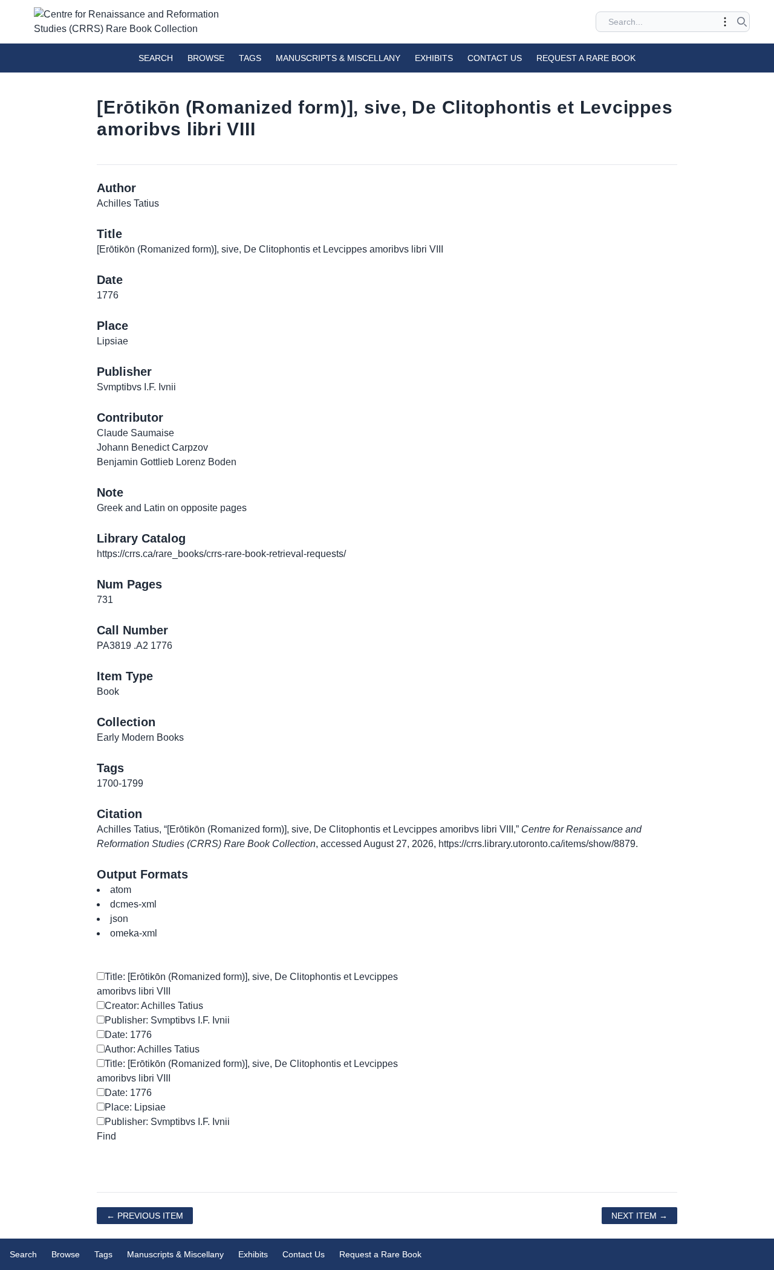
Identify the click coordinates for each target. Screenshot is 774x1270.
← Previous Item (144, 1215)
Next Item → (639, 1215)
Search (155, 58)
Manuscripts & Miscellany (338, 58)
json (119, 919)
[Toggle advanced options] (725, 22)
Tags (250, 58)
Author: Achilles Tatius (152, 1049)
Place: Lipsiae (135, 1107)
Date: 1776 (128, 1035)
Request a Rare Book (586, 58)
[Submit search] (742, 22)
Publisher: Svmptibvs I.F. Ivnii (167, 1020)
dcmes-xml (133, 904)
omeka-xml (133, 933)
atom (120, 890)
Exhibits (434, 58)
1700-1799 (120, 783)
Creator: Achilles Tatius (154, 1006)
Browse (205, 58)
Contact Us (494, 58)
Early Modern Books (140, 737)
